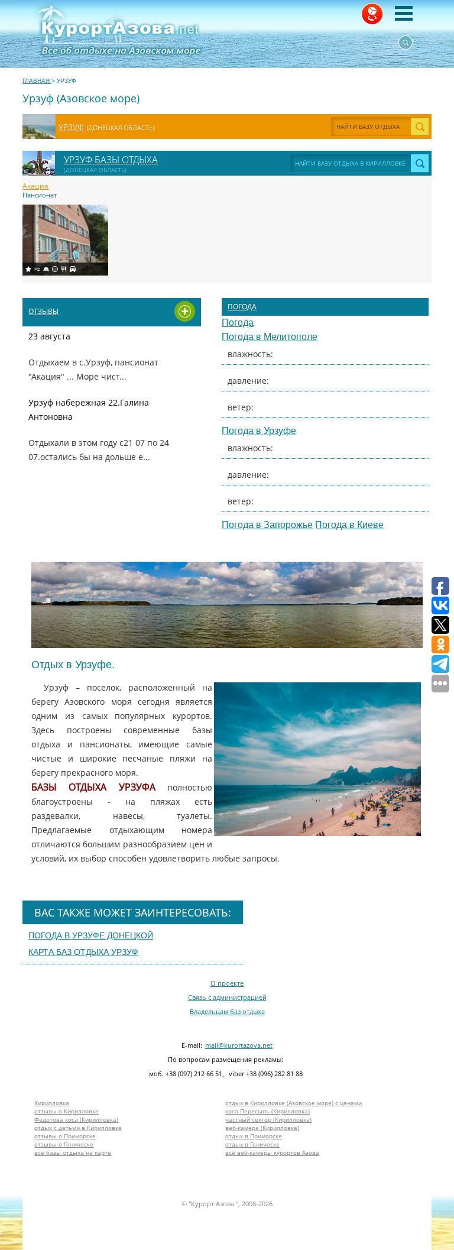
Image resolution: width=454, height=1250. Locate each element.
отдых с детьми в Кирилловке (78, 1127)
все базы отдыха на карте (72, 1152)
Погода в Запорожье (267, 525)
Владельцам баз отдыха (227, 1011)
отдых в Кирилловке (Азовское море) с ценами (293, 1103)
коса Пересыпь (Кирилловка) (267, 1111)
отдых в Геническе (252, 1144)
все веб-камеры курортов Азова (272, 1152)
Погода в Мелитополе (269, 337)
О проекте (227, 983)
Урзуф (71, 126)
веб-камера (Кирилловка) (262, 1127)
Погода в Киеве (349, 525)
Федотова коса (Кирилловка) (76, 1119)
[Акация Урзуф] (65, 240)
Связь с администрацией (227, 997)
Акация (35, 186)
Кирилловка (51, 1103)
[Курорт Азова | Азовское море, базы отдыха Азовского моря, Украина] (170, 34)
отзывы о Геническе (63, 1144)
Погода (242, 307)
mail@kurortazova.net (239, 1045)
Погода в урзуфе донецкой (90, 935)
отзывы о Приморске (65, 1136)
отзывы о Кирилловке (66, 1111)
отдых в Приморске (253, 1136)
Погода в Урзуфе (259, 431)
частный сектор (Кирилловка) (268, 1119)
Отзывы (43, 311)
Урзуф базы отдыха (111, 159)
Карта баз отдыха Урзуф (83, 952)
